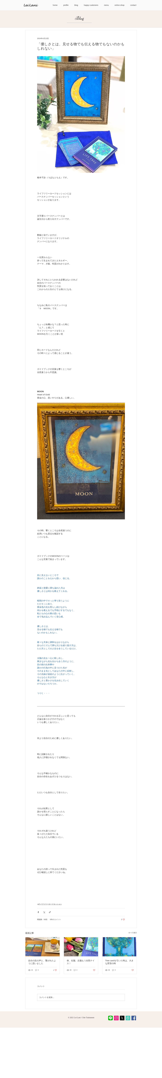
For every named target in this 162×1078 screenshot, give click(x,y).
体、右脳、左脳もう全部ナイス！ (81, 962)
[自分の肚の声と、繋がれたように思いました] (42, 946)
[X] (122, 1018)
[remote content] (81, 885)
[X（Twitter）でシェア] (44, 912)
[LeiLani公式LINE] (110, 1018)
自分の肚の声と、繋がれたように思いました (42, 962)
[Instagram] (116, 1018)
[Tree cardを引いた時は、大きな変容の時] (119, 946)
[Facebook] (133, 1018)
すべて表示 (132, 933)
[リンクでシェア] (50, 912)
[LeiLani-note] (128, 1018)
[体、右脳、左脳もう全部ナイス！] (81, 946)
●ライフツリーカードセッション (50, 904)
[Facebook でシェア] (38, 912)
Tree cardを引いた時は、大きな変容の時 (119, 962)
